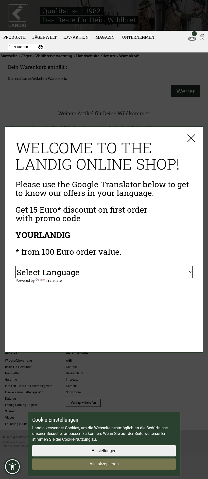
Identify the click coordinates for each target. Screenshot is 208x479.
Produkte (14, 37)
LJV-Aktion (76, 37)
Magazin (104, 37)
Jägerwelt (44, 37)
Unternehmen (138, 37)
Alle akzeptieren (104, 464)
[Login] (202, 37)
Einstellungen (104, 451)
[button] (12, 466)
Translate (54, 280)
